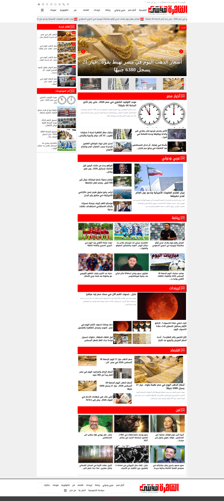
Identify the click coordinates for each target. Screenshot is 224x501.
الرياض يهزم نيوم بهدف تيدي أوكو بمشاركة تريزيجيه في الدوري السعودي (132, 19)
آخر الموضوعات (62, 91)
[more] (68, 4)
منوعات (53, 10)
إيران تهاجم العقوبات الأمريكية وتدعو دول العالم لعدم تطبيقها (70, 19)
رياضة (107, 10)
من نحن (72, 490)
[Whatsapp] (55, 4)
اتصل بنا (82, 490)
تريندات (97, 10)
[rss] (60, 4)
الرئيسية (143, 10)
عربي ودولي (119, 10)
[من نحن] (64, 4)
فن (75, 10)
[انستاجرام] (51, 4)
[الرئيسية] (39, 4)
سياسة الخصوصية (96, 490)
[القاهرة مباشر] (167, 10)
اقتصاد (86, 10)
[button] (83, 51)
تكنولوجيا (64, 10)
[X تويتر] (47, 4)
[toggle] (42, 10)
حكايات (47, 485)
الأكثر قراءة (64, 27)
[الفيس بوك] (43, 4)
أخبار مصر (132, 10)
